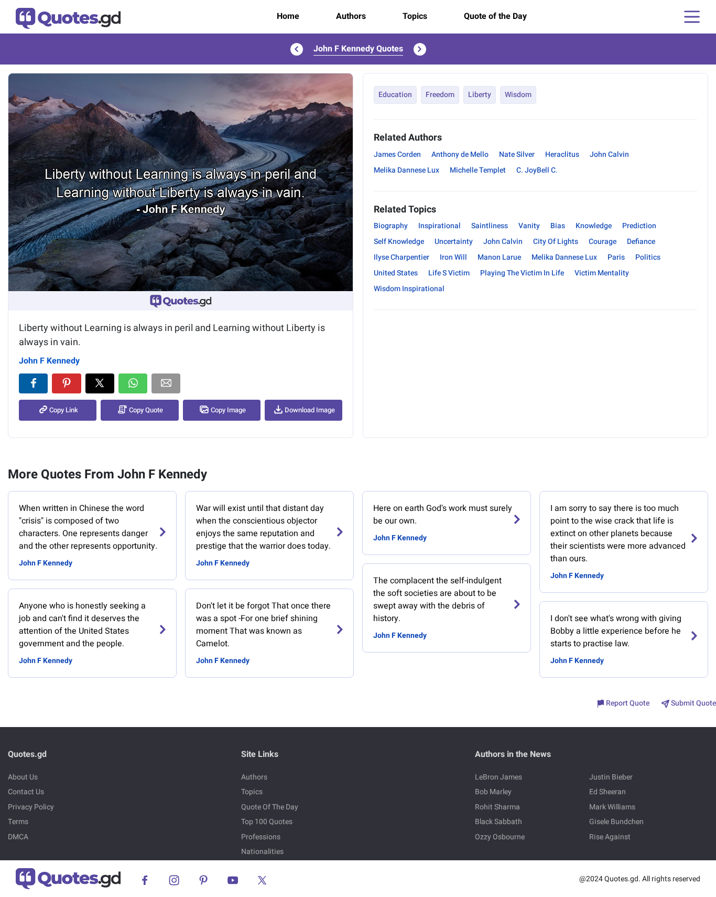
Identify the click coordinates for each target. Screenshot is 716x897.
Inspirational (439, 225)
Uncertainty (454, 241)
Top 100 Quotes (266, 821)
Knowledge (594, 225)
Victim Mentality (601, 273)
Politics (647, 257)
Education (395, 94)
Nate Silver (517, 154)
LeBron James (498, 777)
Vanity (529, 225)
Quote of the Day (495, 16)
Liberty (479, 94)
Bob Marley (493, 791)
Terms (18, 821)
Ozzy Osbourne (500, 836)
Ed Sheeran (607, 791)
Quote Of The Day (269, 807)
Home (288, 16)
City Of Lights (555, 241)
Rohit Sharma (497, 807)
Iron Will (453, 257)
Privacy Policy (31, 807)
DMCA (18, 836)
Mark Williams (612, 807)
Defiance (641, 241)
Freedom (440, 94)
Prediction (639, 225)
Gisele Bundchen (616, 821)
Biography (391, 225)
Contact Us (26, 791)
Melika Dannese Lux (406, 170)
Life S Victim (449, 273)
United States (396, 273)
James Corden (397, 154)
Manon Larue (499, 257)
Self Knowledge (399, 241)
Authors (351, 16)
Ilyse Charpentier (401, 257)
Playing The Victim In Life (522, 273)
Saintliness (489, 225)
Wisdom (518, 94)
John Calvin (609, 154)
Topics (415, 16)
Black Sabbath (498, 821)
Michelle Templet (478, 170)
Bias (557, 225)
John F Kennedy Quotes (358, 48)
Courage (602, 241)
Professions (260, 836)
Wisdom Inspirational (409, 288)
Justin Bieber (611, 777)
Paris (616, 257)
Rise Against (610, 836)
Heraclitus (562, 154)
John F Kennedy (49, 361)
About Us (23, 777)
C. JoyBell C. (537, 170)
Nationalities (262, 851)
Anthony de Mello (460, 154)
